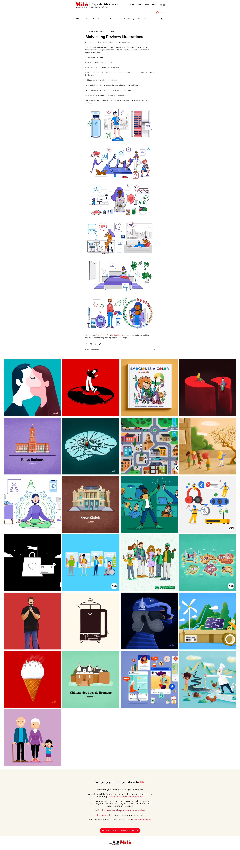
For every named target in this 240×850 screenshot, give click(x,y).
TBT (139, 19)
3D (105, 19)
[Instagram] (160, 5)
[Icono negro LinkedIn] (117, 841)
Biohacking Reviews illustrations (114, 36)
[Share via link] (100, 344)
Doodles (113, 19)
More (146, 19)
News (87, 19)
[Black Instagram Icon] (114, 841)
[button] (162, 19)
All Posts (79, 19)
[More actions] (153, 31)
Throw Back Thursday (127, 19)
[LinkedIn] (164, 5)
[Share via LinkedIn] (95, 344)
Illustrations (97, 19)
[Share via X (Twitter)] (91, 344)
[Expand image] (120, 125)
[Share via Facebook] (86, 344)
